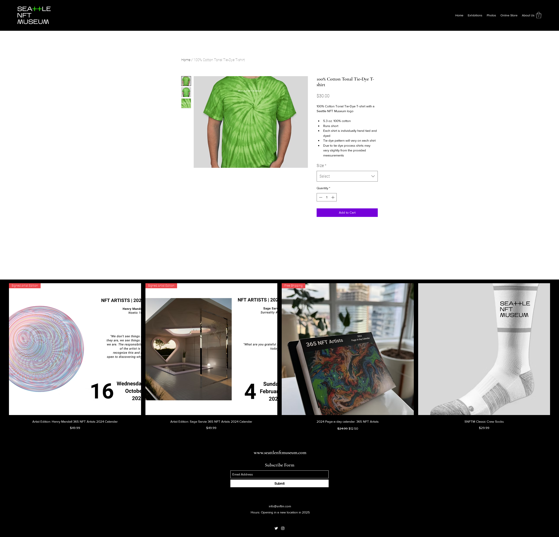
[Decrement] (320, 197)
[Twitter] (276, 528)
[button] (538, 15)
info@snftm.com (280, 506)
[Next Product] (556, 349)
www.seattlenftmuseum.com (280, 452)
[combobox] (347, 176)
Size (321, 165)
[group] (279, 357)
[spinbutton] (326, 197)
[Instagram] (283, 528)
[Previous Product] (2, 349)
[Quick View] (484, 349)
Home (185, 60)
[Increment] (333, 197)
